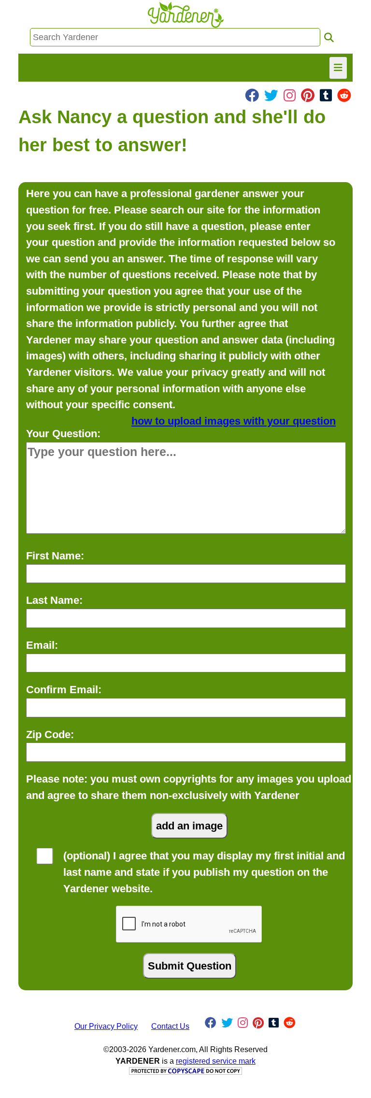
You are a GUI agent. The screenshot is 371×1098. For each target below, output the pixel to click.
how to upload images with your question (233, 421)
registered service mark (216, 1061)
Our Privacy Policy (106, 1026)
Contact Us (170, 1026)
